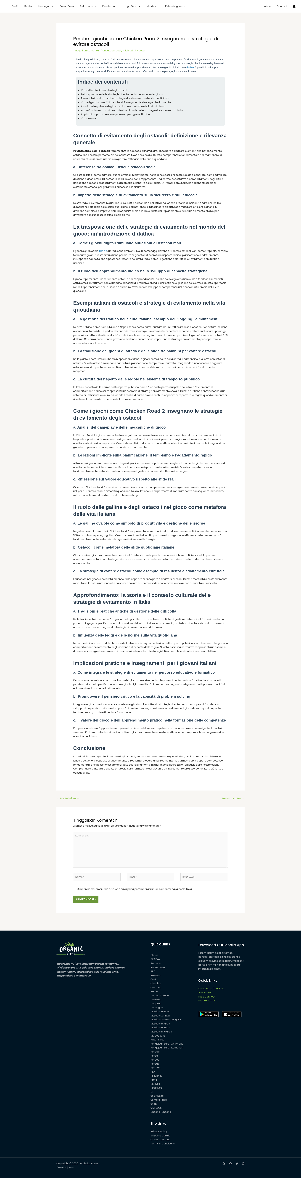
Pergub (154, 1064)
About (268, 6)
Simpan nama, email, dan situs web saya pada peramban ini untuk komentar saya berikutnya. (134, 889)
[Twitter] (237, 1163)
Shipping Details (160, 1135)
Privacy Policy (158, 1131)
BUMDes (155, 975)
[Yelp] (224, 1163)
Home (154, 991)
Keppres (155, 1003)
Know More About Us (211, 988)
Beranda (155, 963)
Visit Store (204, 992)
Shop (153, 1104)
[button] (51, 6)
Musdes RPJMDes (161, 1031)
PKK (152, 1072)
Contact (282, 6)
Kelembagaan (173, 6)
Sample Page (158, 1100)
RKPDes (155, 1084)
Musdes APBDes (160, 1011)
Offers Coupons (160, 1139)
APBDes (155, 959)
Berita (28, 6)
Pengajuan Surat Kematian (166, 1047)
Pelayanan (86, 6)
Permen (155, 1067)
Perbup (155, 1051)
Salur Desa (157, 1096)
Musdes (151, 6)
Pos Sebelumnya (68, 798)
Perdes (154, 1059)
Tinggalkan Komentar (86, 50)
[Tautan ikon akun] (294, 6)
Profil (15, 6)
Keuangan (44, 6)
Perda (154, 1056)
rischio (190, 67)
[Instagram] (243, 1163)
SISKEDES (156, 1108)
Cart (153, 979)
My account (157, 1035)
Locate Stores (206, 1000)
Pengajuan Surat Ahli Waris (166, 1043)
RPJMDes (156, 1088)
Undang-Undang (160, 1112)
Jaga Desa (130, 6)
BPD (153, 971)
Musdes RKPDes (160, 1023)
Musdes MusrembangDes (166, 1019)
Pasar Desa (67, 6)
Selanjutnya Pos (233, 798)
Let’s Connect (206, 996)
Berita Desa (157, 967)
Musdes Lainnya (160, 1015)
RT (152, 1092)
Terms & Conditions (162, 1143)
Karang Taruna (159, 995)
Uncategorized (111, 50)
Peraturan (108, 6)
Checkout (156, 983)
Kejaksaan (156, 999)
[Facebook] (230, 1163)
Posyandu (156, 1076)
